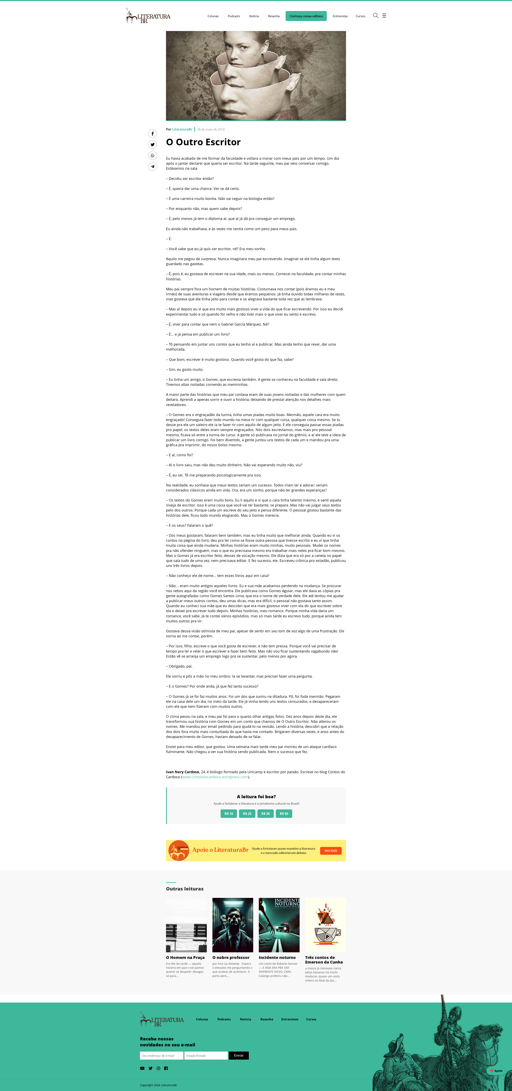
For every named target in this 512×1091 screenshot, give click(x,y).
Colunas (213, 16)
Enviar (239, 1055)
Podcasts (234, 16)
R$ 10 (229, 813)
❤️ (496, 1071)
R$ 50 (284, 813)
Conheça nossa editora (306, 16)
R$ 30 (265, 813)
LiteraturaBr (182, 129)
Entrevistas (340, 16)
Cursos (360, 16)
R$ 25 (247, 813)
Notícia (254, 16)
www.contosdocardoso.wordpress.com (215, 776)
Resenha (274, 16)
